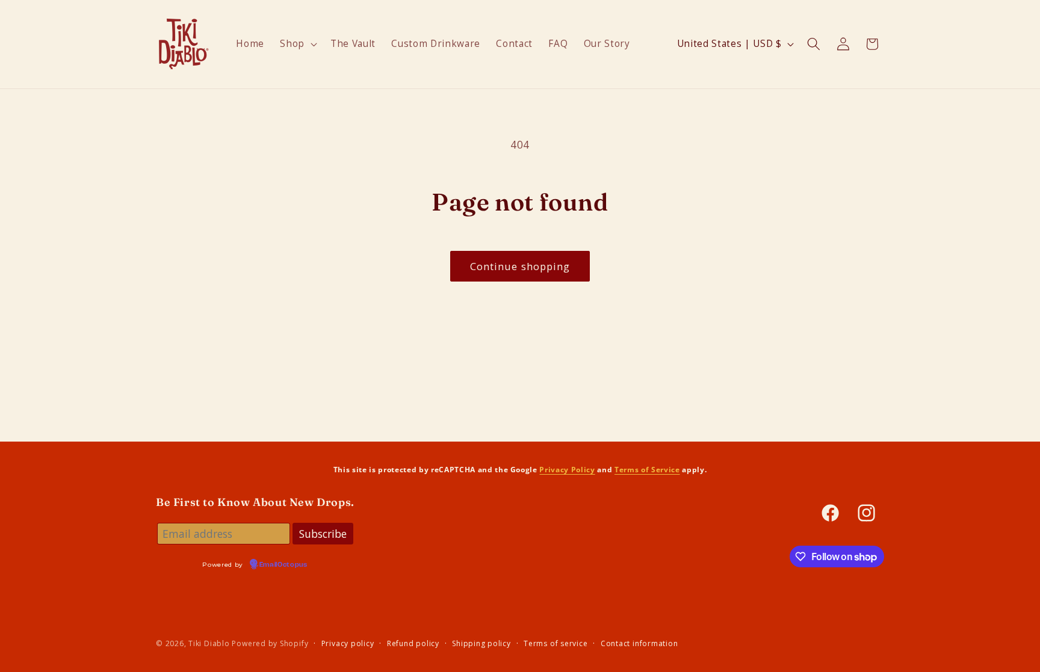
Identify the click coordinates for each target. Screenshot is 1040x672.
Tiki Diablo (208, 643)
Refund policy (413, 643)
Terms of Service (647, 469)
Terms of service (555, 643)
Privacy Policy (567, 469)
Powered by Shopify (270, 643)
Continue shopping (520, 266)
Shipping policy (481, 643)
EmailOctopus (283, 565)
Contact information (639, 643)
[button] (297, 44)
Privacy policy (347, 643)
